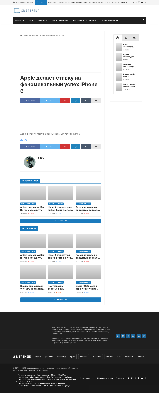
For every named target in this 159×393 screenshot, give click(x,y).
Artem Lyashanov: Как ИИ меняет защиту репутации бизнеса (32, 209)
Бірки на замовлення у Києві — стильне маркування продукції (44, 386)
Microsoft (126, 356)
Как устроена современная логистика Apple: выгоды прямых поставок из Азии (57, 287)
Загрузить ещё (60, 221)
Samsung (58, 356)
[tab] (117, 37)
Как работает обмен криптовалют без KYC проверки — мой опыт (45, 377)
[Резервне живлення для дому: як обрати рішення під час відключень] (88, 193)
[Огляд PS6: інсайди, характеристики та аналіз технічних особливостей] (88, 272)
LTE (116, 356)
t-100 (41, 157)
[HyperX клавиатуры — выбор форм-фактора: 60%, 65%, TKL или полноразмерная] (60, 193)
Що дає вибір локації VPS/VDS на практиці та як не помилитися (31, 287)
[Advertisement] (60, 54)
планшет (81, 356)
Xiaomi (138, 356)
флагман (46, 356)
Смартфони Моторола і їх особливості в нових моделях (41, 384)
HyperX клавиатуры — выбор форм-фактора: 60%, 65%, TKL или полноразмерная (60, 209)
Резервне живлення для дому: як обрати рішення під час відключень (87, 209)
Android (106, 356)
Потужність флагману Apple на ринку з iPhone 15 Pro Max (42, 375)
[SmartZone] (26, 10)
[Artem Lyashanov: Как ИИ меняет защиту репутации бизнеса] (33, 193)
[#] (130, 2)
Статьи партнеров (28, 203)
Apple (69, 356)
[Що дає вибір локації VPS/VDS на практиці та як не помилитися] (33, 272)
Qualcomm (94, 356)
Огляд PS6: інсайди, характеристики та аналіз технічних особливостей (86, 287)
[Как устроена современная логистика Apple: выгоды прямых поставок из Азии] (60, 272)
